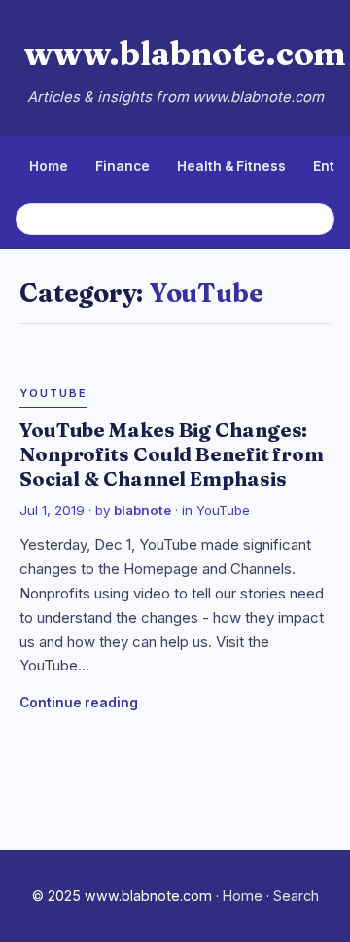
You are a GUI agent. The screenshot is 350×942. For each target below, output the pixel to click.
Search (296, 896)
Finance (122, 166)
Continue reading (78, 702)
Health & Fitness (231, 166)
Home (48, 166)
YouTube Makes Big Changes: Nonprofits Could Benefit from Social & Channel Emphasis (171, 453)
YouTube (53, 393)
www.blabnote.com (184, 53)
